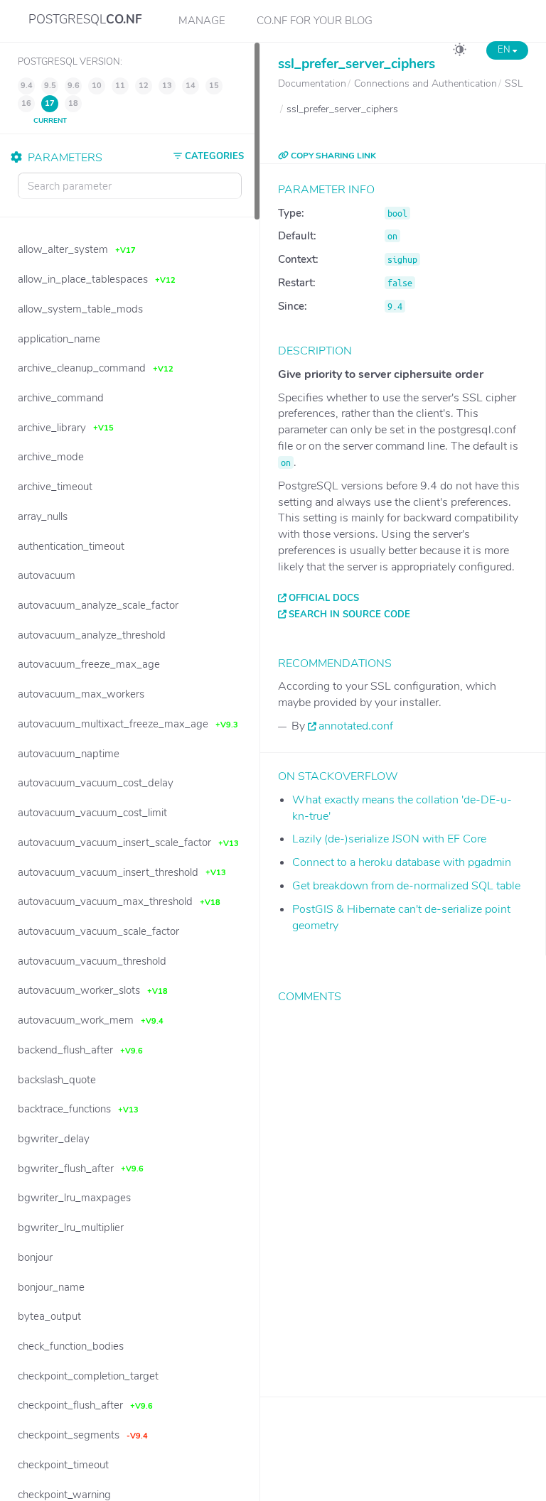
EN (505, 49)
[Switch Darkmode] (460, 51)
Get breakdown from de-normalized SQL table (406, 886)
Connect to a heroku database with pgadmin (401, 862)
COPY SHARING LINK (332, 155)
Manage (201, 20)
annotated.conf (355, 726)
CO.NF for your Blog (315, 20)
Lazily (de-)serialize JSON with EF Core (389, 839)
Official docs (324, 598)
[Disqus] (403, 1189)
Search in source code (349, 614)
